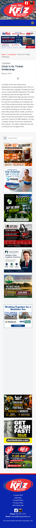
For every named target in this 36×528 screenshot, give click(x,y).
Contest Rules (18, 500)
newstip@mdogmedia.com (18, 516)
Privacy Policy (18, 503)
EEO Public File (18, 505)
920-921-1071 (18, 514)
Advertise (18, 498)
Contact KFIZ (18, 495)
